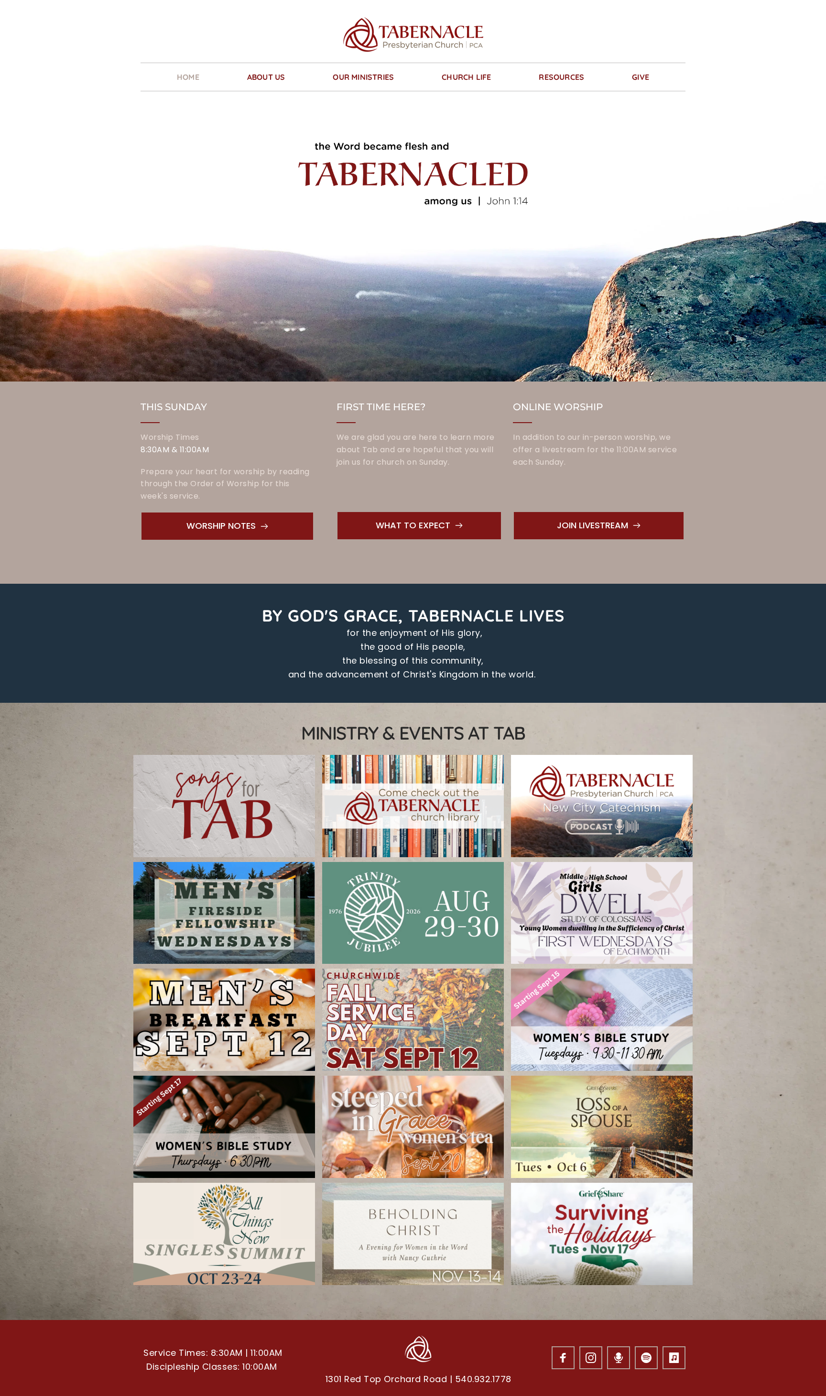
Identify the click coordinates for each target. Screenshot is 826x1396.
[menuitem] (188, 77)
